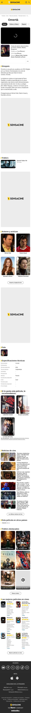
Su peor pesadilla (23, 414)
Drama (24, 47)
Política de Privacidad (13, 699)
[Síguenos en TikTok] (22, 667)
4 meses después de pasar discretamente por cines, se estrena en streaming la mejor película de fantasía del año (23, 466)
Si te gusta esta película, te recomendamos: (13, 392)
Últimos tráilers (15, 593)
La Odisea (9, 602)
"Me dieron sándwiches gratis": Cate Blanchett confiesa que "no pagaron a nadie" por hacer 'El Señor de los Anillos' (23, 457)
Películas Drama (22, 15)
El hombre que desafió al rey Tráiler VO (23, 588)
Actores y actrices (10, 231)
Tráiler (8, 615)
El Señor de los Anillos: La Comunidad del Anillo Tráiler (8, 588)
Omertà (6, 523)
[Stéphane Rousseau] (23, 266)
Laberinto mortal (8, 414)
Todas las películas (13, 15)
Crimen (19, 47)
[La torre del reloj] (8, 426)
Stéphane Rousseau (23, 276)
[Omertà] (5, 51)
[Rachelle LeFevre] (8, 266)
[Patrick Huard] (23, 243)
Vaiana (8, 633)
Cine (7, 15)
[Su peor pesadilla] (23, 404)
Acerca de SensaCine (6, 697)
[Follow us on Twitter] (13, 667)
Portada (3, 15)
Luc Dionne (21, 51)
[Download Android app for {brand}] (18, 678)
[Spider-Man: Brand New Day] (18, 604)
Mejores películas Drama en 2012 (17, 439)
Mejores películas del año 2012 (17, 438)
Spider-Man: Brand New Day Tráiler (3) (23, 568)
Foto (4, 347)
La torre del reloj (8, 436)
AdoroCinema (21, 689)
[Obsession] (3, 620)
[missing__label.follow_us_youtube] (3, 667)
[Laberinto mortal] (8, 404)
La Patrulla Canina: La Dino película (25, 635)
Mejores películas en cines (15, 652)
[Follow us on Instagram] (18, 667)
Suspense (14, 49)
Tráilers (5, 158)
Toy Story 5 (25, 617)
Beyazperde (6, 689)
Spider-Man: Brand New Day (26, 602)
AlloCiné (6, 687)
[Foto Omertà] (4, 352)
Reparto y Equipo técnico (15, 282)
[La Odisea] (3, 604)
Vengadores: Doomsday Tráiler (8, 548)
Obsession (9, 617)
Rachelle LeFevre (20, 57)
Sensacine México (14, 692)
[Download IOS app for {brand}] (12, 678)
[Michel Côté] (8, 243)
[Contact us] (27, 667)
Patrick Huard (23, 253)
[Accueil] (14, 2)
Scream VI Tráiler (23, 548)
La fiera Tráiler (8, 568)
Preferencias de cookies (19, 701)
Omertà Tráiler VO (22, 160)
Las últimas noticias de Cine (15, 514)
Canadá (17, 363)
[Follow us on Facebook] (8, 667)
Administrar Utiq (23, 699)
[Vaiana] (3, 636)
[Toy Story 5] (18, 620)
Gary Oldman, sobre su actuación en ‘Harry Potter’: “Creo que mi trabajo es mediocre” (23, 494)
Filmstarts (20, 687)
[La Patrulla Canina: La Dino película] (18, 636)
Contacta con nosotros (18, 697)
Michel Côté (19, 55)
